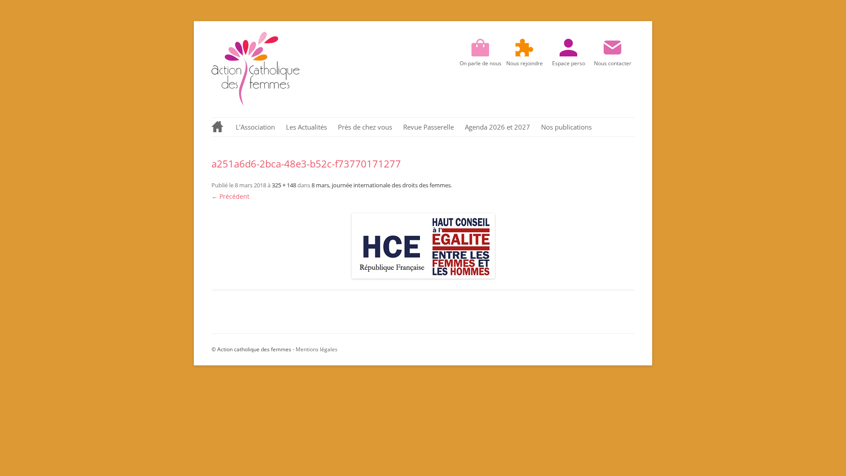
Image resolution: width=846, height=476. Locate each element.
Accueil (218, 127)
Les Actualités (306, 127)
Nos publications (566, 127)
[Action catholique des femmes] (256, 103)
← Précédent (230, 196)
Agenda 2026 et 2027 (497, 127)
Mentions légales (317, 349)
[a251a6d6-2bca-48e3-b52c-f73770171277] (423, 246)
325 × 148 (284, 185)
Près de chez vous (365, 127)
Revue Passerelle (428, 127)
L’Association (255, 127)
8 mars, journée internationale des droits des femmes (381, 185)
